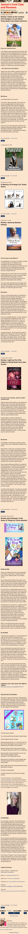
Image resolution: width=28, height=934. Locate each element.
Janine (10, 920)
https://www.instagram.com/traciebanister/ (12, 886)
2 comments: (14, 213)
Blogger (17, 932)
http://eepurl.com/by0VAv (7, 872)
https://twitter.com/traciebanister (12, 878)
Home (14, 913)
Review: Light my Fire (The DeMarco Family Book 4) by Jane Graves (13, 362)
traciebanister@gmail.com (7, 779)
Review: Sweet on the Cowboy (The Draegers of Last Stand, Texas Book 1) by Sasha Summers (14, 19)
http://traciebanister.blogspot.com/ (11, 875)
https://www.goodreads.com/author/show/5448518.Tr (13, 891)
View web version (14, 915)
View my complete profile (6, 929)
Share (3, 140)
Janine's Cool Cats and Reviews (12, 6)
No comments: (14, 138)
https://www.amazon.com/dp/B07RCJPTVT (12, 686)
